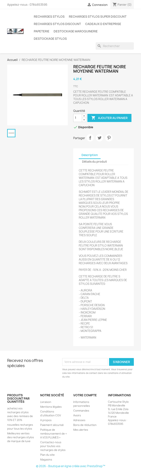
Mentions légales (51, 406)
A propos (46, 420)
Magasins (46, 459)
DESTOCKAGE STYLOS (50, 39)
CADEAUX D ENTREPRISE (103, 24)
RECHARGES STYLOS (49, 17)
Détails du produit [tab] (94, 162)
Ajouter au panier (109, 118)
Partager (90, 137)
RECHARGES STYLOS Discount (57, 24)
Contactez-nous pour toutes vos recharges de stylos (53, 446)
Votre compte (85, 395)
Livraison (45, 402)
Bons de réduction (85, 425)
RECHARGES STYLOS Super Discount (97, 17)
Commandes (81, 410)
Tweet (99, 137)
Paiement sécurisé (52, 425)
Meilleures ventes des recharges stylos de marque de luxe (20, 437)
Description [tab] (90, 155)
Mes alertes (80, 429)
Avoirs (77, 415)
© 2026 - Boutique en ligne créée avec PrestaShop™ (70, 466)
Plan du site (47, 454)
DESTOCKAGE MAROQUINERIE (76, 31)
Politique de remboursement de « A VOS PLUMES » (53, 433)
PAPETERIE (41, 31)
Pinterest (109, 137)
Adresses (79, 420)
